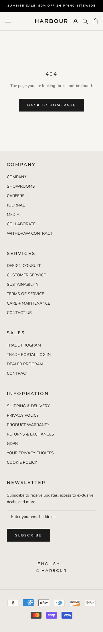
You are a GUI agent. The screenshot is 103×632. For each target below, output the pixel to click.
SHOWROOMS (21, 186)
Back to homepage (51, 105)
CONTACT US (19, 312)
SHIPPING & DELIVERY (28, 406)
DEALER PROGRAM (25, 364)
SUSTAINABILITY (22, 284)
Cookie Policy (22, 462)
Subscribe (28, 535)
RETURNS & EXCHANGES (30, 434)
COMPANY (16, 177)
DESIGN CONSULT (24, 265)
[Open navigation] (8, 21)
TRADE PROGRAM (24, 345)
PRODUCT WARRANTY (28, 425)
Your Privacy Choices (30, 453)
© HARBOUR (51, 570)
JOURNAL (16, 205)
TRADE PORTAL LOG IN (29, 354)
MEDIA (13, 214)
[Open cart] (95, 21)
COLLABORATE (21, 224)
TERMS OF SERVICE (25, 294)
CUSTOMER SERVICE (26, 275)
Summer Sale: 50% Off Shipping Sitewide (51, 5)
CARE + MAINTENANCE (28, 303)
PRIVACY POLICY (23, 415)
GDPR (12, 443)
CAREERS (16, 195)
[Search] (85, 21)
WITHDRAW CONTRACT (29, 233)
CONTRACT (17, 373)
